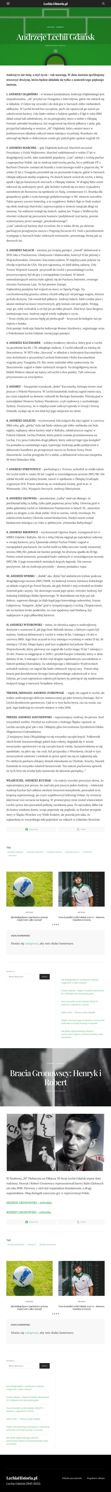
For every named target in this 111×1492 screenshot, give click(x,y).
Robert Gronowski (48, 1244)
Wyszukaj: (10, 971)
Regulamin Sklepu (96, 1478)
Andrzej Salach (72, 852)
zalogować (31, 943)
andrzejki (88, 852)
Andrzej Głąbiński (15, 852)
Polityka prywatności (72, 1478)
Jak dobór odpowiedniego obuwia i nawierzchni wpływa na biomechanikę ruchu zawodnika (82, 1034)
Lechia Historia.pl (55, 3)
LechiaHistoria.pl (21, 1478)
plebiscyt (60, 27)
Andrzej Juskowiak (35, 852)
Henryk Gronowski (16, 1244)
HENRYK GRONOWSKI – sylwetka (29, 1202)
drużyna (13, 855)
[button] (53, 924)
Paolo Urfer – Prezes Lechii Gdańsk (78, 1012)
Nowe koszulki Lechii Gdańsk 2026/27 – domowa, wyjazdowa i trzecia (81, 918)
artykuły (50, 27)
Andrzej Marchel (55, 852)
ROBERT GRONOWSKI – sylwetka (28, 1212)
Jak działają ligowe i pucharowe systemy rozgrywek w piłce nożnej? (29, 918)
